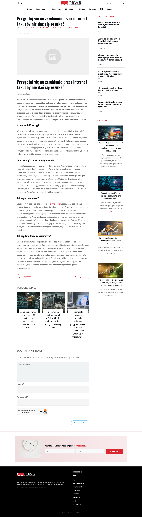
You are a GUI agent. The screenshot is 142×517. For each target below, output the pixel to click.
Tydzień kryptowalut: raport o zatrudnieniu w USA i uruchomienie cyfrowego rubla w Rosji (110, 73)
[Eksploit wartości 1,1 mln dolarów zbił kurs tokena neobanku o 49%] (110, 183)
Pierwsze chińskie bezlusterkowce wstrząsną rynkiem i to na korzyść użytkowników (110, 104)
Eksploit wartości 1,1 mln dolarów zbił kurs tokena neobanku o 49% (111, 196)
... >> (118, 167)
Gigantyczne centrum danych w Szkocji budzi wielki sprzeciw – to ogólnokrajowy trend (109, 41)
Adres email (22, 397)
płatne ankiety (55, 204)
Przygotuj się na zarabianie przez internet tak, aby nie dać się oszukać (52, 21)
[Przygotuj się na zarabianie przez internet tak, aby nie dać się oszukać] (53, 56)
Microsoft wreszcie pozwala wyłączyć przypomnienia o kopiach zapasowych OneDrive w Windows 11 (78, 324)
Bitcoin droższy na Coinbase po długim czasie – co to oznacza (111, 240)
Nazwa (20, 384)
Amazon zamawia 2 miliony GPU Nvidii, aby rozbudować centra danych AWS (109, 24)
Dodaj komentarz (80, 423)
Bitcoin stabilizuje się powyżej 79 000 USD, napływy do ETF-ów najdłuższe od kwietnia (110, 282)
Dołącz (114, 451)
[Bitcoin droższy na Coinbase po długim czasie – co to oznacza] (110, 228)
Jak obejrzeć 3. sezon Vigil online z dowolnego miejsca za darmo (110, 89)
